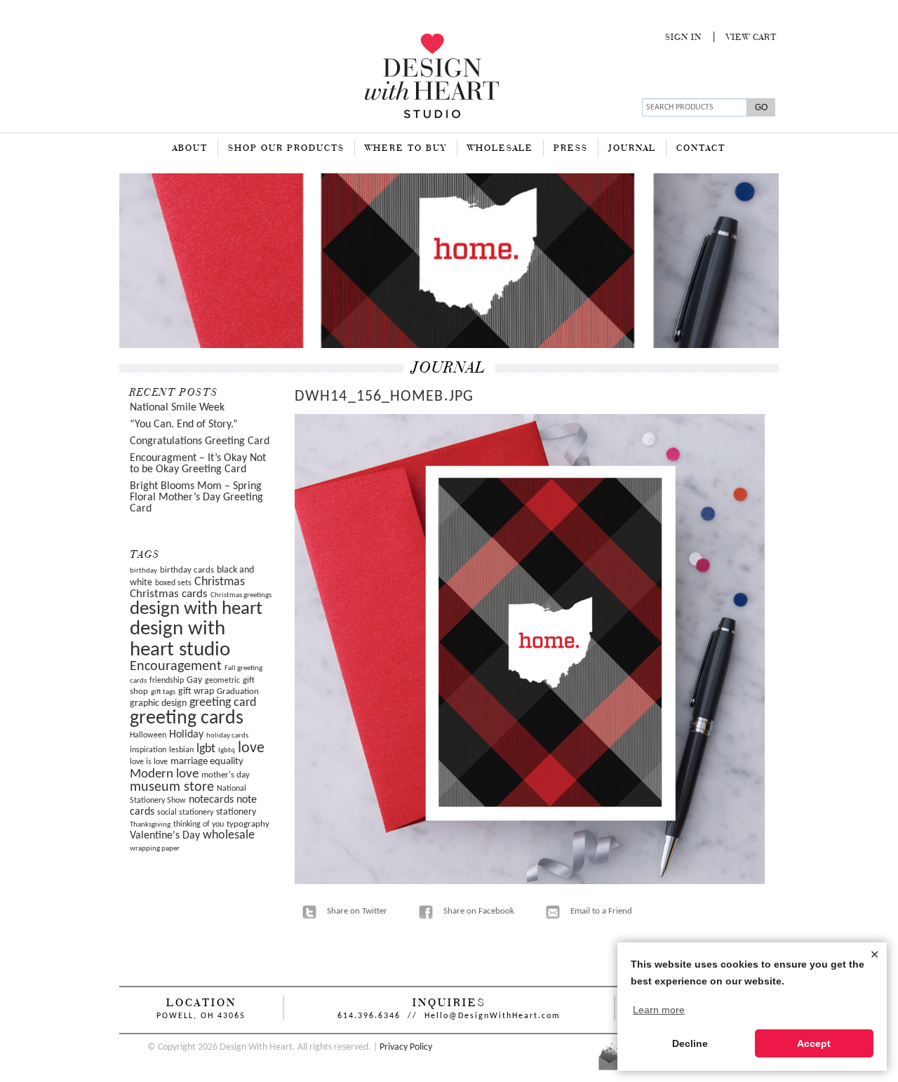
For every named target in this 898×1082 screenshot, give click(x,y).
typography (248, 824)
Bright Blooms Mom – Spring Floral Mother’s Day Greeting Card (196, 497)
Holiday (186, 734)
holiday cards (227, 736)
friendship (166, 680)
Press (571, 149)
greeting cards (186, 718)
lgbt (205, 749)
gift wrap (196, 691)
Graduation (238, 691)
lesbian (181, 750)
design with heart (196, 609)
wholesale (229, 835)
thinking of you (198, 824)
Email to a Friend (601, 911)
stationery (236, 812)
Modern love (164, 774)
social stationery (185, 812)
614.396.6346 (369, 1016)
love (251, 748)
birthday (143, 571)
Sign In (683, 38)
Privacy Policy (406, 1047)
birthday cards (187, 570)
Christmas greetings (241, 595)
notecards (211, 800)
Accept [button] (814, 1043)
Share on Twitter (357, 911)
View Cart (751, 38)
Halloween (148, 735)
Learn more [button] (659, 1009)
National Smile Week (177, 407)
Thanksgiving (150, 825)
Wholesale (500, 149)
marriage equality (206, 761)
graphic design (158, 703)
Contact (700, 149)
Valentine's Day (165, 835)
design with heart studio (180, 639)
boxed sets (173, 583)
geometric (222, 680)
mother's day (225, 775)
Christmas (219, 582)
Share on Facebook (478, 911)
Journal (632, 149)
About (190, 149)
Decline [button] (690, 1043)
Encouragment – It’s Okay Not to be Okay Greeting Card (198, 464)
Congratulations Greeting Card (199, 441)
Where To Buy (406, 149)
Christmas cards (169, 594)
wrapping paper (155, 849)
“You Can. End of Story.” (184, 424)
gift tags (163, 692)
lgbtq (226, 750)
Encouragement (176, 667)
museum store (172, 787)
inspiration (148, 750)
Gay (194, 680)
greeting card (222, 703)
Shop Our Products (286, 149)
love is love (149, 762)
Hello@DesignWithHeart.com (492, 1016)
